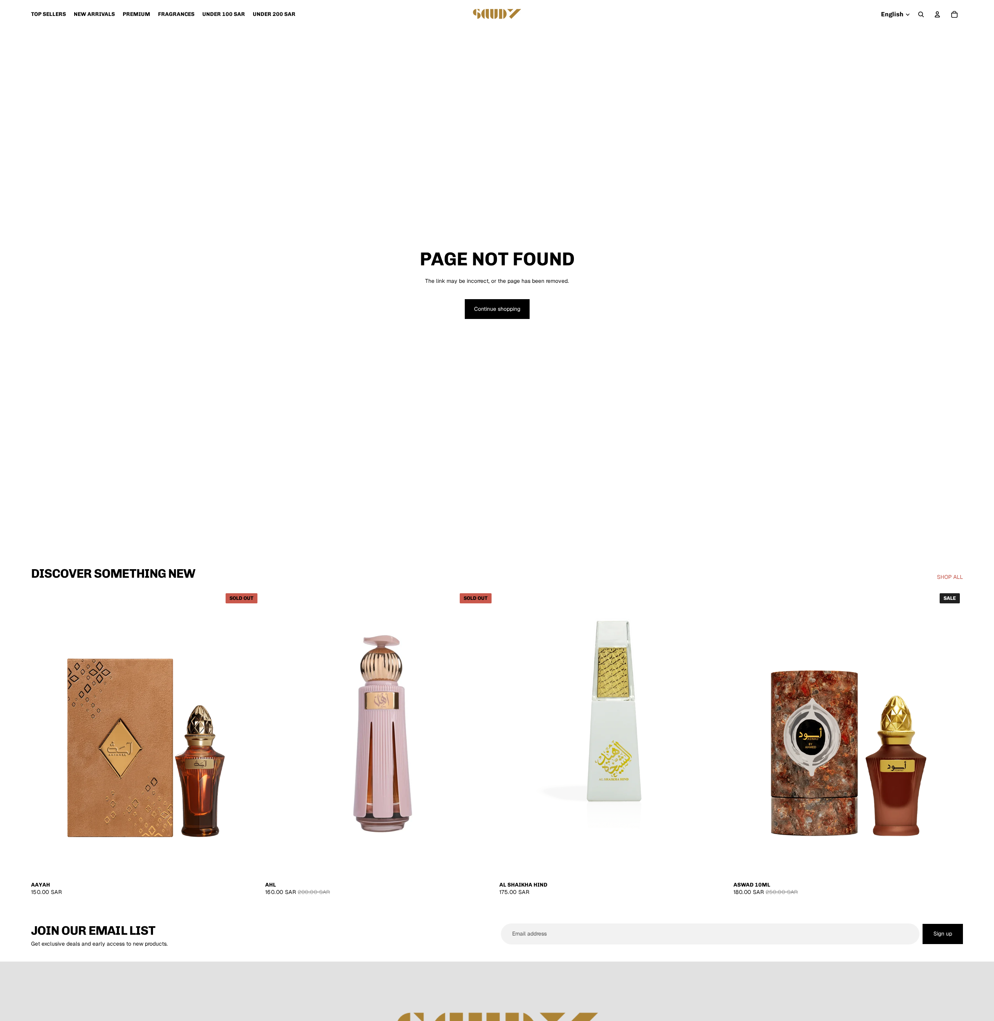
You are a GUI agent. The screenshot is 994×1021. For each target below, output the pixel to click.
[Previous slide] (42, 733)
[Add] (717, 865)
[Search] (921, 14)
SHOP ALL (950, 576)
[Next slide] (249, 733)
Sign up (942, 933)
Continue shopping (497, 308)
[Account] (937, 14)
